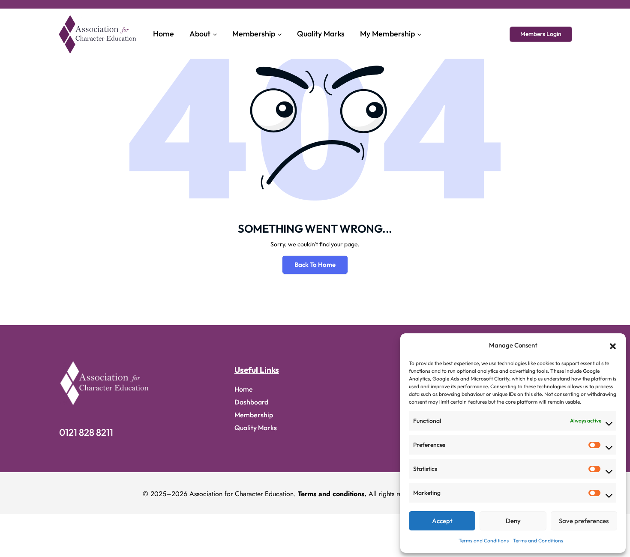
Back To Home (315, 265)
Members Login (540, 34)
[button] (613, 345)
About (199, 34)
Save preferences (584, 521)
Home (163, 34)
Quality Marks (321, 34)
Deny (513, 521)
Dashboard (251, 402)
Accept (442, 521)
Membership (253, 34)
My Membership (387, 34)
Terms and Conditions (484, 540)
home (243, 389)
